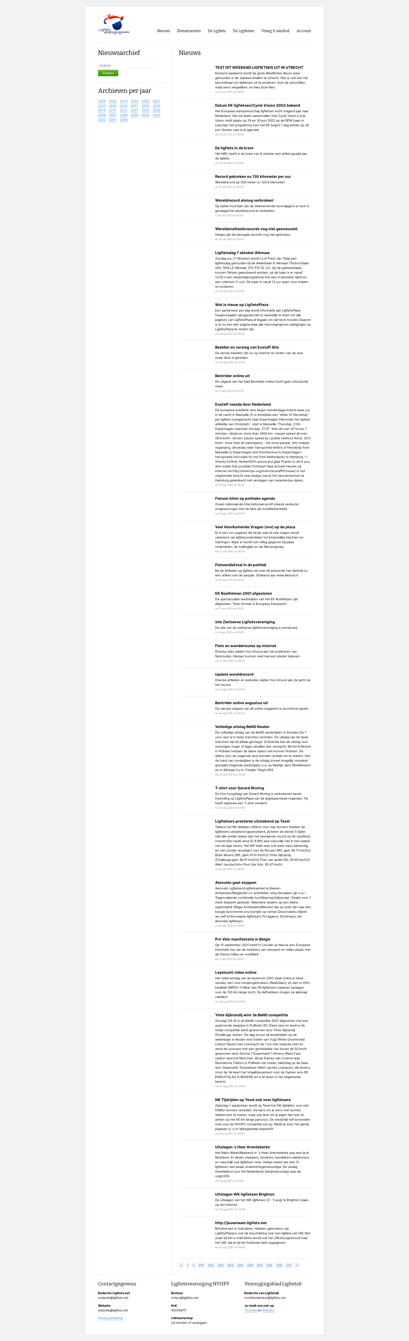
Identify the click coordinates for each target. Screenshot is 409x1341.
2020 (102, 106)
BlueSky (268, 1310)
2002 (102, 120)
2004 (145, 115)
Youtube (250, 1310)
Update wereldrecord (234, 674)
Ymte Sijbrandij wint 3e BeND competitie (251, 1015)
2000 (124, 120)
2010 (145, 110)
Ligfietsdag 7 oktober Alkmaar (242, 252)
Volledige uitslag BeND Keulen (242, 726)
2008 (102, 115)
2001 (112, 120)
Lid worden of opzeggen (189, 1323)
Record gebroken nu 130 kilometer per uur (253, 176)
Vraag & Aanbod (275, 31)
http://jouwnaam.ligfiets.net (241, 1222)
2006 (124, 115)
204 (230, 1265)
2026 (102, 101)
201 (201, 1265)
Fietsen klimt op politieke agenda (245, 498)
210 (288, 1265)
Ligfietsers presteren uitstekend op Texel (252, 821)
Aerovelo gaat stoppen (235, 882)
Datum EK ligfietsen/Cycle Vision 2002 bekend (257, 105)
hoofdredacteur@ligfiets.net (265, 1298)
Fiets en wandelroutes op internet (245, 645)
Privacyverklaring (110, 1318)
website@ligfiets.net (113, 1310)
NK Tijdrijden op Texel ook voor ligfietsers (253, 1099)
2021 (156, 101)
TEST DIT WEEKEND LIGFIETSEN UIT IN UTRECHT (259, 67)
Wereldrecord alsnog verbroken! (244, 200)
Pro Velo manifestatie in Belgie (242, 939)
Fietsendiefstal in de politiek (240, 565)
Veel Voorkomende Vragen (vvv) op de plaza (255, 527)
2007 (112, 115)
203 (220, 1265)
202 (211, 1265)
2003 (156, 115)
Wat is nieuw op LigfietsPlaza (241, 304)
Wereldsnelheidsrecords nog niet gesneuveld (256, 229)
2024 (124, 101)
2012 (123, 110)
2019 (112, 106)
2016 (145, 106)
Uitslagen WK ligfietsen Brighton (245, 1194)
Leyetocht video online (235, 972)
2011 (134, 110)
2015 (156, 106)
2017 (134, 106)
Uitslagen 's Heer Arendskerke (242, 1147)
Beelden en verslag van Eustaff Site (247, 347)
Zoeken (108, 73)
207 (259, 1265)
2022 (145, 101)
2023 (134, 101)
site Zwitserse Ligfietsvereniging (245, 622)
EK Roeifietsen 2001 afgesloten (243, 593)
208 (269, 1265)
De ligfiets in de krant (234, 148)
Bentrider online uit (232, 375)
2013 (112, 110)
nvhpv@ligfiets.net (185, 1298)
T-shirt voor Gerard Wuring (239, 788)
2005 (134, 115)
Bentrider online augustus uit (241, 703)
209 (279, 1265)
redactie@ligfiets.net (113, 1298)
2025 (113, 101)
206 (250, 1265)
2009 (156, 110)
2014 (101, 110)
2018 (123, 106)
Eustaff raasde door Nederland (243, 404)
